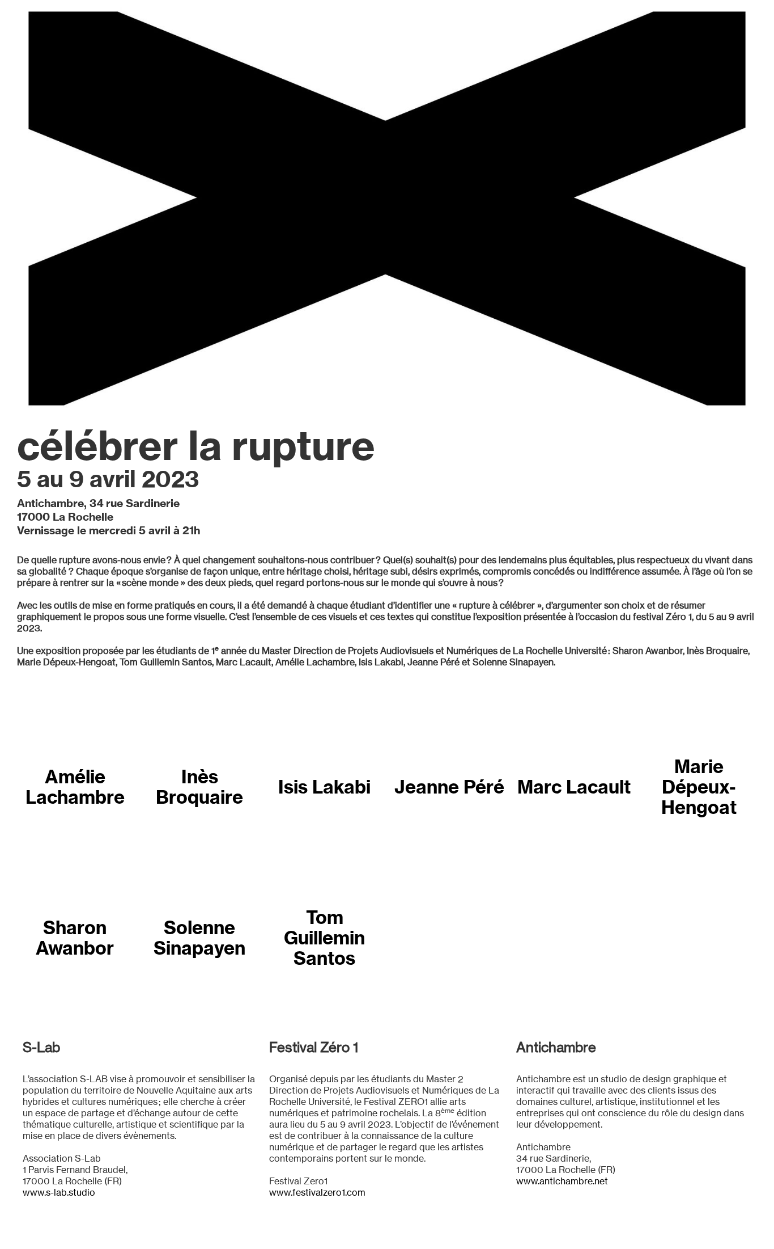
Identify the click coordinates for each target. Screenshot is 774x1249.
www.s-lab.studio (59, 1192)
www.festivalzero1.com (317, 1192)
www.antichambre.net (562, 1181)
